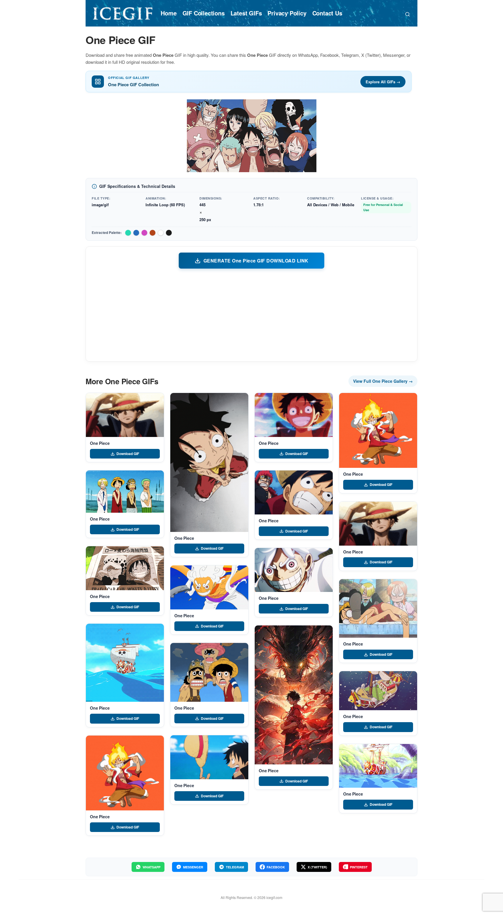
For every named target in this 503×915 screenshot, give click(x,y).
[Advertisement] (251, 314)
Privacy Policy (287, 13)
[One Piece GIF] (125, 415)
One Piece (100, 443)
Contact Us (327, 13)
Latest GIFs (246, 13)
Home (168, 13)
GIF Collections (204, 13)
